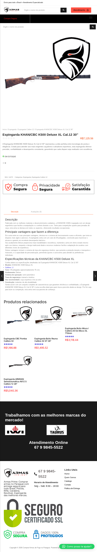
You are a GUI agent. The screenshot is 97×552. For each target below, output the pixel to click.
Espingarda (12, 129)
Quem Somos (70, 477)
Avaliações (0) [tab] (36, 212)
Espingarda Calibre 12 (26, 129)
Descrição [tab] (14, 212)
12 (9, 267)
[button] (76, 546)
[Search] (63, 10)
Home (66, 474)
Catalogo (68, 481)
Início (5, 129)
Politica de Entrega (72, 488)
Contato (67, 485)
